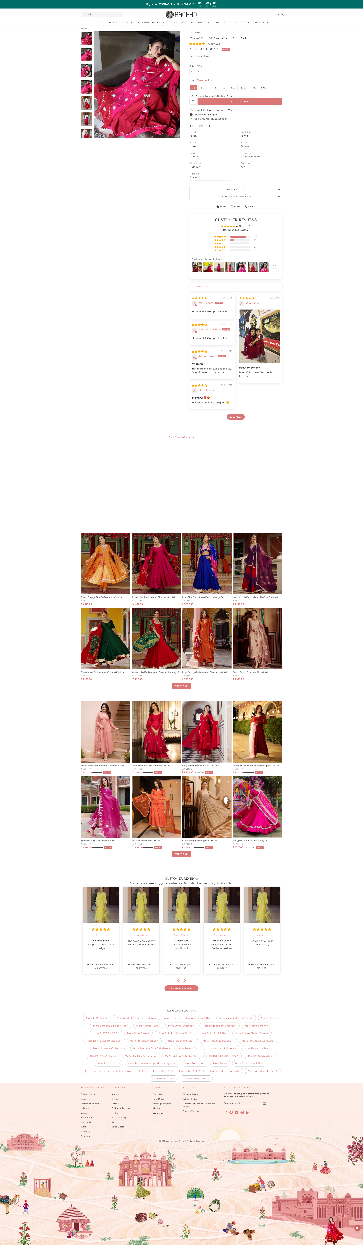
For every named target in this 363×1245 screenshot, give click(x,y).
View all (181, 686)
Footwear (204, 22)
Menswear (170, 22)
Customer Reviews (120, 1108)
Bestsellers (130, 22)
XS (193, 87)
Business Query (118, 1117)
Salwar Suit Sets (88, 1094)
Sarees (84, 1099)
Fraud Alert (158, 1094)
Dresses (84, 1112)
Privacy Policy (190, 1099)
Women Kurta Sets (90, 1103)
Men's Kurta (86, 1122)
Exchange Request (161, 1103)
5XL (263, 87)
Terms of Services (192, 1111)
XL (223, 87)
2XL (233, 87)
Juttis (83, 1126)
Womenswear (151, 22)
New (96, 22)
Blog (113, 1122)
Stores (114, 1099)
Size (192, 80)
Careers (115, 1103)
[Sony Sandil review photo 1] (259, 336)
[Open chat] (357, 1228)
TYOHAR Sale (110, 22)
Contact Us (157, 1112)
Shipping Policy (190, 1094)
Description (235, 189)
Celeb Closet (117, 1126)
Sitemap (156, 1108)
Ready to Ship (250, 22)
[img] (199, 298)
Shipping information (235, 196)
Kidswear (187, 22)
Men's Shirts (86, 1117)
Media (114, 1112)
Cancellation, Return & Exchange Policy (199, 1105)
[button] (197, 43)
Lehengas (85, 1108)
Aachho (194, 32)
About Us (116, 1094)
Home (84, 28)
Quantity (195, 66)
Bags (217, 22)
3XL (243, 87)
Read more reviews (181, 988)
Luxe (266, 22)
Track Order (158, 1099)
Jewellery (231, 22)
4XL (253, 87)
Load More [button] (236, 416)
